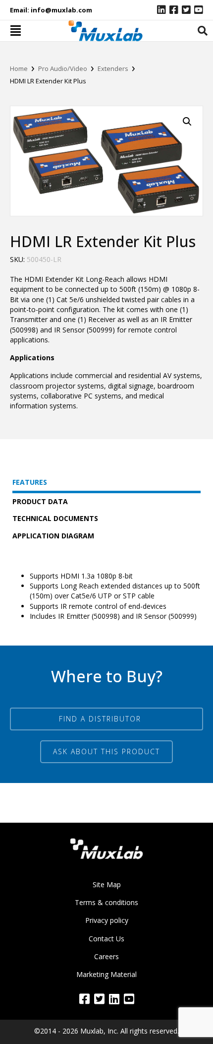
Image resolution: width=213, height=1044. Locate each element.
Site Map (107, 884)
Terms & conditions (106, 902)
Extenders (113, 68)
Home (19, 68)
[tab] (202, 30)
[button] (106, 751)
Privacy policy (106, 920)
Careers (106, 956)
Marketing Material (106, 974)
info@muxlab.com (61, 9)
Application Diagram (53, 535)
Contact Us (106, 938)
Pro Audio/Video (62, 68)
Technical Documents (55, 518)
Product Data (40, 501)
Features (29, 482)
